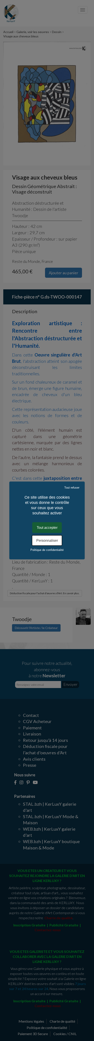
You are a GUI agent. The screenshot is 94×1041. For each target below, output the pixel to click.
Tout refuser (71, 487)
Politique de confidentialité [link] (47, 550)
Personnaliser (47, 540)
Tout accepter (47, 527)
